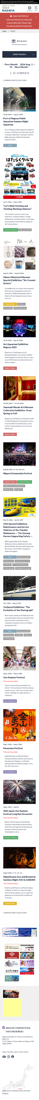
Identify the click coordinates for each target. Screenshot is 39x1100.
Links (15, 1052)
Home (4, 31)
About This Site (7, 1052)
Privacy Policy (23, 1052)
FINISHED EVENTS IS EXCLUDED (15, 80)
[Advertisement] (12, 1008)
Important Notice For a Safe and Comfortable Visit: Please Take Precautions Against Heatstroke (19, 22)
